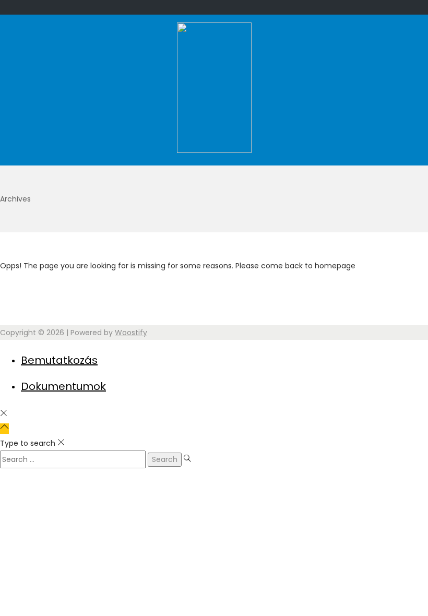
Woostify (131, 332)
